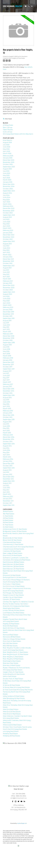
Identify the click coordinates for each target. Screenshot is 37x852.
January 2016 (7, 413)
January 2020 (7, 309)
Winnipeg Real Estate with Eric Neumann (18, 134)
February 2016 (8, 411)
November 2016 (8, 391)
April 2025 (6, 178)
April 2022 (6, 252)
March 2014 (7, 457)
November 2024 (8, 186)
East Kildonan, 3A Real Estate (13, 564)
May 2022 (6, 250)
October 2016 (7, 393)
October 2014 (7, 441)
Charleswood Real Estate (12, 542)
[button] (12, 801)
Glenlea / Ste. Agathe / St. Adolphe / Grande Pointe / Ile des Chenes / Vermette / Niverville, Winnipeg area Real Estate (18, 604)
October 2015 (7, 417)
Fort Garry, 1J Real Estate (11, 584)
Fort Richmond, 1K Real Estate (13, 586)
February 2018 (8, 358)
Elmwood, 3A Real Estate (12, 575)
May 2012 (6, 490)
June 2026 (6, 147)
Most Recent (7, 140)
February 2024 (8, 206)
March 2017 (7, 382)
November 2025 (8, 162)
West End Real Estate (10, 709)
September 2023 (9, 215)
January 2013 (7, 474)
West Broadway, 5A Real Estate (14, 698)
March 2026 (7, 153)
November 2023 (8, 210)
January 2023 (7, 232)
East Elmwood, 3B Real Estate (13, 562)
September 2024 (9, 191)
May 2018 (6, 351)
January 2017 (7, 386)
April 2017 (6, 380)
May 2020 (6, 301)
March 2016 (7, 408)
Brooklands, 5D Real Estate (12, 538)
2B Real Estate (8, 518)
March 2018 (7, 356)
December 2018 (8, 336)
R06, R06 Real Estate (10, 646)
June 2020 (6, 298)
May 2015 (6, 428)
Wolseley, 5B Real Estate (11, 736)
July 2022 (6, 246)
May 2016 (6, 404)
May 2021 (6, 274)
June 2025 (6, 173)
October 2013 (7, 466)
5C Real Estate (8, 525)
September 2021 (8, 265)
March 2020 (7, 305)
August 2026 (7, 142)
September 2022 (9, 241)
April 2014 (6, 455)
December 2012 (8, 477)
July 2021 (6, 270)
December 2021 (8, 259)
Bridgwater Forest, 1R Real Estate (15, 531)
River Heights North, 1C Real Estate (15, 652)
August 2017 (7, 371)
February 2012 (8, 496)
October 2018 (7, 340)
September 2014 (9, 444)
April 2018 (6, 353)
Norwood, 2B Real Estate (11, 637)
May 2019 (6, 327)
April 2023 (6, 226)
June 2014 (6, 450)
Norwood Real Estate (10, 635)
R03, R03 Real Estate (10, 643)
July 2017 (6, 373)
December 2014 (8, 437)
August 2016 (7, 397)
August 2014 (7, 446)
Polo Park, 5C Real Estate (12, 641)
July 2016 (6, 400)
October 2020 (8, 290)
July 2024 (6, 195)
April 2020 (6, 303)
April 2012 (6, 492)
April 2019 (6, 329)
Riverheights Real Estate (12, 661)
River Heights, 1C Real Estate (13, 657)
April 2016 (6, 406)
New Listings (7, 127)
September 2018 (9, 342)
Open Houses (8, 129)
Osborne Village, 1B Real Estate (14, 639)
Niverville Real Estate (10, 626)
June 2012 (6, 487)
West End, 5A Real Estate (12, 711)
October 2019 (7, 316)
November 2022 (8, 237)
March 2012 (7, 494)
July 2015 (6, 424)
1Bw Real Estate (8, 514)
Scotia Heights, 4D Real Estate (14, 674)
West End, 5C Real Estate (12, 714)
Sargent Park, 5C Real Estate (13, 672)
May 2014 (6, 452)
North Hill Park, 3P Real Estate (14, 628)
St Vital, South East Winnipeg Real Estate (18, 689)
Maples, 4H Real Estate (11, 624)
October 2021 (7, 263)
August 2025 (7, 169)
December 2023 (8, 208)
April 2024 (6, 202)
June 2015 (6, 426)
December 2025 (8, 160)
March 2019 (7, 331)
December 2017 (8, 362)
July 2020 (6, 296)
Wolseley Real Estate (10, 733)
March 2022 (7, 254)
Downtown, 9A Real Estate (12, 555)
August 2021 (7, 268)
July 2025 (6, 171)
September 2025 (9, 167)
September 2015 (8, 419)
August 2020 (7, 294)
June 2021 (6, 272)
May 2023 (6, 224)
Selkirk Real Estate (9, 676)
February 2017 (8, 384)
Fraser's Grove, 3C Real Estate (13, 595)
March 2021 (7, 279)
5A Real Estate (8, 520)
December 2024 (8, 184)
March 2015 (7, 433)
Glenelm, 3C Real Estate (11, 599)
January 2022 (7, 257)
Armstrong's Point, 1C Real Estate (15, 529)
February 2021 (8, 281)
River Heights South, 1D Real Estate (15, 654)
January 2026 (7, 158)
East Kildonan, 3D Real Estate (13, 569)
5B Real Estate (8, 522)
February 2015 (8, 435)
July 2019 (6, 323)
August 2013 (7, 470)
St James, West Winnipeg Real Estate (16, 687)
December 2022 (8, 235)
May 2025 (6, 175)
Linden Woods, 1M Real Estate (13, 610)
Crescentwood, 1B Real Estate (13, 549)
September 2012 (8, 481)
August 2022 (7, 243)
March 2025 (7, 180)
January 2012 (7, 498)
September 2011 (8, 505)
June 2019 (6, 325)
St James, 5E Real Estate (11, 685)
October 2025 (8, 164)
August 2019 (7, 320)
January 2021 (7, 283)
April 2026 (6, 151)
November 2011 (8, 501)
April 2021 (6, 276)
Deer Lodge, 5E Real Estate (12, 553)
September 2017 (8, 369)
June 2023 (6, 221)
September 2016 (8, 395)
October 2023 (8, 213)
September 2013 (8, 468)
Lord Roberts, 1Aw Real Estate (13, 613)
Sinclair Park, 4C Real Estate (13, 679)
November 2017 (8, 364)
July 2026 (6, 145)
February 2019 (8, 334)
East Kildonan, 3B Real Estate (13, 566)
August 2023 (7, 217)
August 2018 (7, 345)
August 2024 (7, 193)
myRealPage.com (22, 823)
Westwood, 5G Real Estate (12, 725)
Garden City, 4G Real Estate (12, 597)
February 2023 (8, 230)
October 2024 (8, 189)
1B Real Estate (8, 511)
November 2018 (8, 338)
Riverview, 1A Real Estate (11, 665)
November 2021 (8, 261)
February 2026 (8, 156)
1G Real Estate (8, 516)
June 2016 (6, 402)
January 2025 (7, 182)
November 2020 (8, 287)
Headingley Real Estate (11, 608)
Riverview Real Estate (10, 663)
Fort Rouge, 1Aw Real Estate (13, 593)
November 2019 (8, 314)
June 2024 (6, 197)
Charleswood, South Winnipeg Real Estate (18, 547)
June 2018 (6, 349)
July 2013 (6, 472)
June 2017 (6, 375)
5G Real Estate (8, 527)
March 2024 (7, 204)
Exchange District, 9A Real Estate (15, 577)
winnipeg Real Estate (10, 731)
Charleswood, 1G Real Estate (13, 544)
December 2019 (8, 312)
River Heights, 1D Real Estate (17, 58)
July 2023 (6, 219)
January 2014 (7, 461)
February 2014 (8, 459)
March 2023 (7, 228)
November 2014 (8, 439)
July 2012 (6, 485)
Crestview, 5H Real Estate (12, 551)
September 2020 (9, 292)
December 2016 (8, 389)
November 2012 (8, 479)
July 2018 (6, 347)
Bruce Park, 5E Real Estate (12, 540)
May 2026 (6, 149)
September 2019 (8, 318)
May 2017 (6, 378)
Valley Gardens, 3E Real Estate (13, 696)
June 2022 (6, 248)
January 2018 (7, 360)
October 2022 (8, 239)
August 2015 (7, 422)
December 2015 (8, 415)
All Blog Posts (8, 125)
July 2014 (6, 448)
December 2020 (8, 285)
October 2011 (7, 503)
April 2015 (6, 430)
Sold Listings (7, 132)
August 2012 (7, 483)
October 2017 (7, 367)
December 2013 (8, 463)
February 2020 (8, 307)
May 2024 (6, 200)
